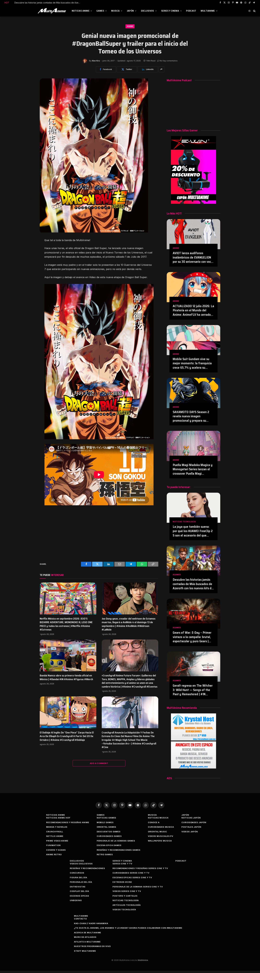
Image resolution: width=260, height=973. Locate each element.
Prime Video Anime (57, 841)
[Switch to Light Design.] (249, 11)
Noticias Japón (191, 818)
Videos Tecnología (124, 909)
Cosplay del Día (79, 891)
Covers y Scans (56, 850)
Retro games (105, 854)
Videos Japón (189, 831)
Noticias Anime (80, 11)
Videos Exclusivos (81, 863)
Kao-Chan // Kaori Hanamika (91, 923)
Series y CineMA (170, 11)
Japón (130, 11)
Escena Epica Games (109, 845)
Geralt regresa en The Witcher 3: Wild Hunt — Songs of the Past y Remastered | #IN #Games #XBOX (193, 689)
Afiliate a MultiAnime (87, 941)
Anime (130, 26)
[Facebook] (29, 242)
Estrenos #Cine (122, 882)
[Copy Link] (29, 276)
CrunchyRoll (54, 831)
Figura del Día (78, 877)
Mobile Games (105, 822)
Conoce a (153, 822)
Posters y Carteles (125, 896)
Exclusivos (147, 11)
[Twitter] (29, 249)
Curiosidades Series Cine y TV (131, 873)
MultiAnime (208, 11)
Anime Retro (54, 854)
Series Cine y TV (122, 863)
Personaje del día (81, 882)
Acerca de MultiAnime (87, 932)
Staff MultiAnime (85, 951)
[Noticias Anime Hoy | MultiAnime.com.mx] (52, 11)
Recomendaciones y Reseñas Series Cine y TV (140, 868)
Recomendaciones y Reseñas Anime (67, 822)
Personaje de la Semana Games (116, 841)
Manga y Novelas (56, 827)
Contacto (80, 918)
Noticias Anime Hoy (58, 818)
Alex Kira (96, 61)
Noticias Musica (158, 818)
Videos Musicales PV (160, 836)
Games (100, 11)
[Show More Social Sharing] (161, 69)
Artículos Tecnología (127, 905)
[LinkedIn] (29, 255)
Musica (115, 11)
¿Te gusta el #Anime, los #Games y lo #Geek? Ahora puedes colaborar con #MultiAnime (128, 928)
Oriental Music (157, 831)
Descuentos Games (109, 831)
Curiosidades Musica (161, 827)
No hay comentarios (169, 61)
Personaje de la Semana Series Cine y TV (138, 886)
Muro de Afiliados (85, 937)
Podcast (191, 11)
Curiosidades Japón (193, 822)
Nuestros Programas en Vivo (92, 946)
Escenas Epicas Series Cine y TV (132, 877)
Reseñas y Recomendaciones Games (118, 850)
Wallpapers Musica (160, 841)
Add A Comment (99, 763)
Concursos (77, 873)
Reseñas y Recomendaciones (87, 868)
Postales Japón (191, 827)
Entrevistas (77, 886)
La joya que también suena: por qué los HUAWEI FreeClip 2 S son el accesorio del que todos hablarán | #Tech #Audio (193, 531)
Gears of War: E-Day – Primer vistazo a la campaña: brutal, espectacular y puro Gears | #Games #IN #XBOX (48, 2)
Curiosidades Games (109, 836)
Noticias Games (106, 818)
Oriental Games (106, 827)
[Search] (254, 11)
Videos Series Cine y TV (127, 891)
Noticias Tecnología (184, 521)
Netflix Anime (54, 836)
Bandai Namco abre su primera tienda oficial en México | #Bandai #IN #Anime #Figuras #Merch (66, 677)
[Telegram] (29, 262)
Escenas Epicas (79, 896)
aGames (177, 574)
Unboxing (76, 900)
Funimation (53, 845)
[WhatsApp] (29, 269)
